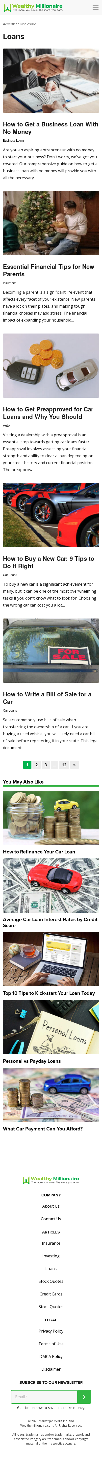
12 (64, 765)
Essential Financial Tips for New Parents (48, 270)
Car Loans (10, 574)
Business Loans (14, 140)
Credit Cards (51, 1294)
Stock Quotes (51, 1281)
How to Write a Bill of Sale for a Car (47, 698)
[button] (97, 8)
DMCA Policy (51, 1356)
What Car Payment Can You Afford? (43, 1129)
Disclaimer (51, 1369)
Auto (6, 425)
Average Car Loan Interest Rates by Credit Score (50, 922)
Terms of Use (51, 1343)
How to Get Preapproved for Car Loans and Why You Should (48, 413)
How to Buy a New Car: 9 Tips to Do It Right (48, 562)
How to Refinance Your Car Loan (39, 852)
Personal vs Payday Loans (32, 1061)
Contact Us (51, 1219)
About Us (51, 1206)
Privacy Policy (51, 1331)
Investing (51, 1256)
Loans (51, 1268)
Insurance (9, 282)
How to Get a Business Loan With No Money (51, 128)
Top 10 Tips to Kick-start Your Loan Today (49, 993)
